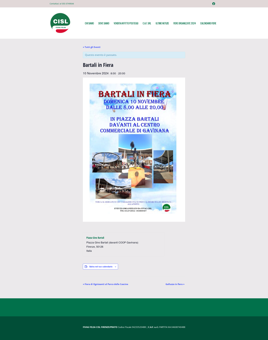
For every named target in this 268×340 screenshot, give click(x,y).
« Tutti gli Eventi (91, 47)
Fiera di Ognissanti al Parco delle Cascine (105, 284)
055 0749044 (68, 3)
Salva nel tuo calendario (101, 266)
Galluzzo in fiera (175, 284)
